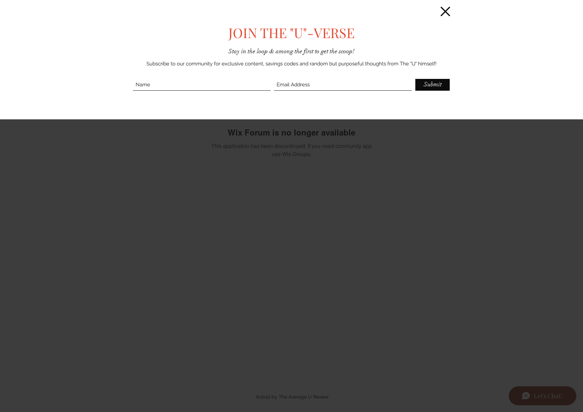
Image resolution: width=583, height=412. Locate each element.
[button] (445, 11)
